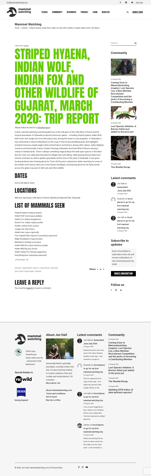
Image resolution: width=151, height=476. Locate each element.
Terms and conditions (55, 393)
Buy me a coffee (53, 400)
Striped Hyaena (29, 271)
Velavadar (38, 271)
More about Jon (53, 383)
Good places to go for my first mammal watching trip (94, 368)
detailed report (44, 127)
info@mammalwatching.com (17, 2)
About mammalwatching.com (59, 390)
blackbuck (18, 268)
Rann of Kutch (19, 271)
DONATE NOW (137, 12)
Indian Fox (36, 268)
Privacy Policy (56, 467)
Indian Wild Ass (45, 268)
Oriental (24, 28)
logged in (30, 288)
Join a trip (139, 2)
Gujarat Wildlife (27, 268)
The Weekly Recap (120, 167)
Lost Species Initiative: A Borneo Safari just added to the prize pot (123, 129)
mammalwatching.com (39, 467)
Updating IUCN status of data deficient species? (120, 391)
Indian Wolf (54, 268)
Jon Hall (120, 183)
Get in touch (51, 396)
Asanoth (120, 198)
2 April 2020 (18, 46)
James (86, 425)
